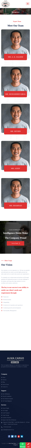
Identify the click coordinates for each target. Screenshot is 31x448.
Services (4, 379)
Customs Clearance (7, 417)
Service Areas (6, 384)
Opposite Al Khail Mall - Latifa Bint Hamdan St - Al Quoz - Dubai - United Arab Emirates (16, 423)
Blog (4, 382)
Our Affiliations (6, 394)
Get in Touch (15, 243)
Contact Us (5, 386)
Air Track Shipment (7, 401)
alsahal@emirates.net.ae (8, 429)
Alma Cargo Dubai (12, 443)
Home (4, 377)
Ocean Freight (6, 408)
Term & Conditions (7, 396)
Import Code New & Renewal (9, 420)
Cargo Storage (6, 415)
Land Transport (6, 413)
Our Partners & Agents (8, 398)
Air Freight (5, 410)
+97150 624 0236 (7, 427)
